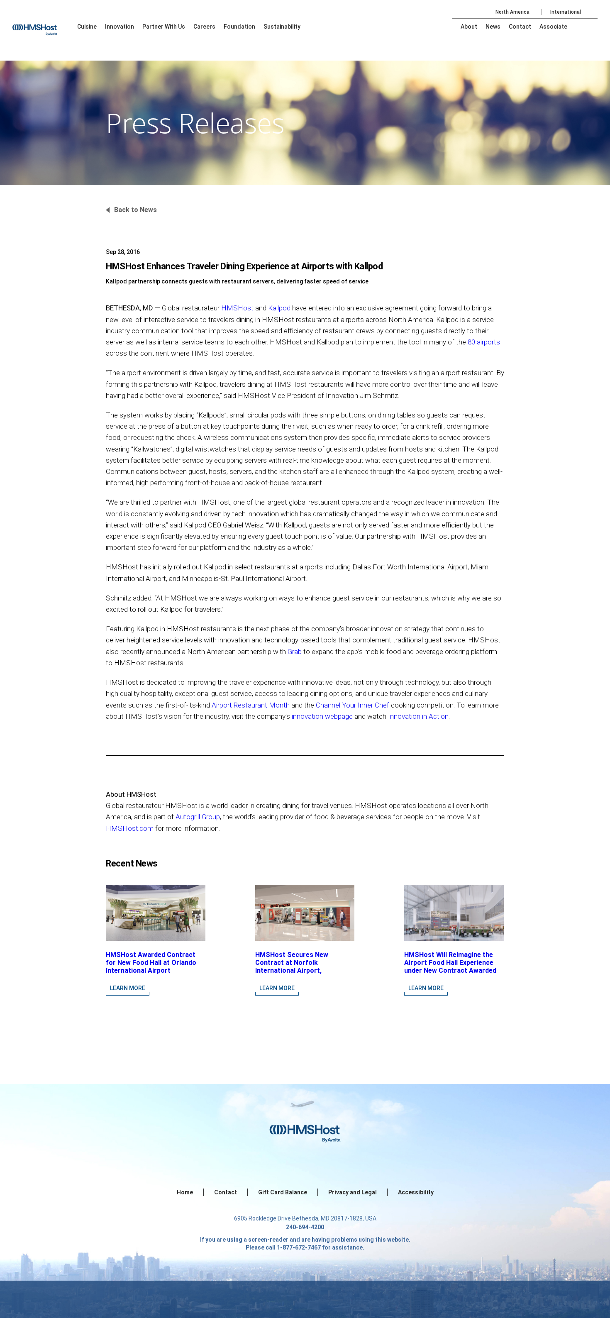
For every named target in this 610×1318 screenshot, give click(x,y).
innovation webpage (322, 716)
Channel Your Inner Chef (352, 705)
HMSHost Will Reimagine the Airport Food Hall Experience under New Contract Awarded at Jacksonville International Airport (450, 971)
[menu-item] (87, 26)
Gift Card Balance (282, 1192)
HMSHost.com (130, 828)
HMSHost (238, 308)
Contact (225, 1192)
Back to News (135, 210)
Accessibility (416, 1192)
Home (185, 1192)
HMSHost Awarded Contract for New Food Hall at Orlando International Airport (151, 962)
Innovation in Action (418, 716)
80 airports (484, 342)
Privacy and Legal (352, 1192)
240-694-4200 (305, 1227)
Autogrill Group (198, 817)
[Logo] (42, 24)
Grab (295, 651)
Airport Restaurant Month (251, 705)
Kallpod (280, 308)
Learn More (127, 988)
